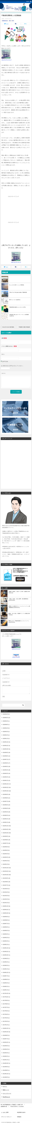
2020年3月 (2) (6, 937)
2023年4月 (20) (6, 811)
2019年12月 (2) (6, 948)
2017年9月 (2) (6, 1000)
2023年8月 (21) (6, 797)
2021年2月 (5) (6, 899)
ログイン (5, 1086)
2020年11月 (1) (6, 909)
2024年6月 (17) (6, 763)
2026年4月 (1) (6, 721)
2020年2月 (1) (6, 941)
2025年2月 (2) (6, 735)
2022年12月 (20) (7, 825)
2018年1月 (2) (6, 990)
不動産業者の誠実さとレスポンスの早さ (17, 307)
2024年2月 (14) (6, 777)
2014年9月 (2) (6, 1066)
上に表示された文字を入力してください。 (12, 365)
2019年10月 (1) (6, 955)
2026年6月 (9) (6, 714)
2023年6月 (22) (6, 804)
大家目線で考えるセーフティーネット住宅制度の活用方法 (19, 315)
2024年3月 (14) (6, 773)
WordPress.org (6, 1097)
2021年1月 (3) (6, 902)
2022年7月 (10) (6, 843)
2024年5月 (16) (6, 766)
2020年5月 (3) (6, 930)
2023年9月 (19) (6, 794)
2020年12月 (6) (6, 906)
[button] (27, 1)
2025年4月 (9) (6, 728)
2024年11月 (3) (6, 745)
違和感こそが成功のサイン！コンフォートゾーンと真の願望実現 (19, 607)
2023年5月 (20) (6, 808)
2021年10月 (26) (7, 874)
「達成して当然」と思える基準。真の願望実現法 (18, 599)
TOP (12, 1104)
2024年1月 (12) (6, 780)
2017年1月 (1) (6, 1024)
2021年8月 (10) (6, 881)
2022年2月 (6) (6, 860)
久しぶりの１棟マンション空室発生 (16, 284)
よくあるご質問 (4, 1112)
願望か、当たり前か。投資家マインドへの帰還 (19, 614)
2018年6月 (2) (6, 979)
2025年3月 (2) (6, 731)
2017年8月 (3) (6, 1003)
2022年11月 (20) (7, 829)
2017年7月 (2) (6, 1007)
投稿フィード (6, 1089)
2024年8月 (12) (6, 756)
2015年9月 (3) (6, 1045)
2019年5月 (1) (6, 958)
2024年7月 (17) (6, 759)
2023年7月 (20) (6, 801)
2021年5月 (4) (6, 888)
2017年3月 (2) (6, 1017)
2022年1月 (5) (6, 864)
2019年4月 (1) (6, 962)
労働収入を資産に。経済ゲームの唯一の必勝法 (19, 592)
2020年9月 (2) (6, 916)
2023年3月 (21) (6, 815)
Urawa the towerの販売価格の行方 (9, 327)
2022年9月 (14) (6, 836)
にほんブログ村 (16, 657)
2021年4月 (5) (6, 892)
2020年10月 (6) (6, 913)
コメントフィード (7, 1093)
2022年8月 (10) (6, 839)
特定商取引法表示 (21, 1112)
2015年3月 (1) (6, 1052)
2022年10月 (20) (7, 832)
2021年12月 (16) (7, 867)
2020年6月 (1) (6, 927)
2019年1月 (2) (6, 969)
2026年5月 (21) (6, 717)
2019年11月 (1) (6, 951)
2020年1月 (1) (6, 944)
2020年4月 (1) (6, 934)
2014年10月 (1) (6, 1063)
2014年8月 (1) (6, 1070)
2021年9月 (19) (6, 878)
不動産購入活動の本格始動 (24, 327)
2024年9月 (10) (6, 752)
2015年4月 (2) (6, 1049)
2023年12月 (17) (7, 784)
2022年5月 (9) (6, 850)
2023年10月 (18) (7, 790)
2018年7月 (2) (6, 976)
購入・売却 (11, 20)
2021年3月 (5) (6, 895)
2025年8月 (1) (6, 724)
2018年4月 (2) (6, 982)
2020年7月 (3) (6, 923)
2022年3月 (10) (6, 857)
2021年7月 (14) (6, 885)
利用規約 (19, 1116)
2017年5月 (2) (6, 1010)
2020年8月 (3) (6, 920)
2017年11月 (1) (6, 996)
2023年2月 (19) (6, 818)
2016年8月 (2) (6, 1035)
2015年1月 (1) (6, 1059)
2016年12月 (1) (6, 1028)
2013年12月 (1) (6, 1073)
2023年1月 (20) (6, 822)
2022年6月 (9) (6, 846)
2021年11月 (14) (7, 871)
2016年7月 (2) (6, 1038)
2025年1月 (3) (6, 738)
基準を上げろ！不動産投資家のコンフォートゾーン (19, 621)
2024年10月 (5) (6, 749)
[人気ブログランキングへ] (16, 259)
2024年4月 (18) (6, 770)
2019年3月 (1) (6, 965)
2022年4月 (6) (6, 853)
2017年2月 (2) (6, 1021)
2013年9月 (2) (6, 1077)
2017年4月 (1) (6, 1014)
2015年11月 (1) (6, 1042)
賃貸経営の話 (5, 20)
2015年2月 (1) (6, 1056)
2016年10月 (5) (6, 1031)
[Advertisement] (13, 207)
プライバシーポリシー (6, 1116)
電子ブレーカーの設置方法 (14, 299)
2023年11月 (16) (7, 787)
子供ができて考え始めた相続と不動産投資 (18, 292)
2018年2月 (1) (6, 986)
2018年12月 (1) (6, 972)
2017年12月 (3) (6, 993)
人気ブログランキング (6, 59)
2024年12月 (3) (6, 742)
